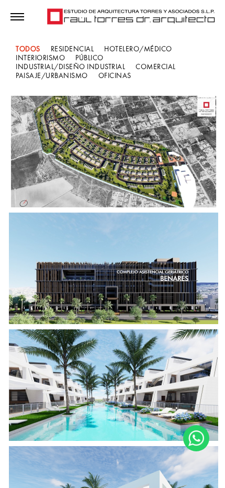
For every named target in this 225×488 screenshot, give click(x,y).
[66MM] (113, 385)
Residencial (72, 49)
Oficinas (114, 75)
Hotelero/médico (138, 49)
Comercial (156, 66)
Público (89, 57)
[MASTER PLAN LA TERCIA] (113, 151)
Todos (28, 49)
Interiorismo (40, 57)
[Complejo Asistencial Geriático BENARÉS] (113, 268)
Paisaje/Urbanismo (52, 75)
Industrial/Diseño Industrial (70, 66)
